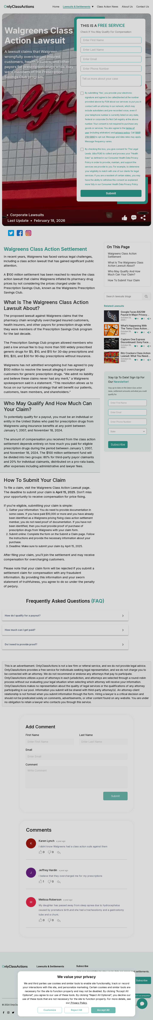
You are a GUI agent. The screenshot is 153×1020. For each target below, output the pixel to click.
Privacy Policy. (78, 1002)
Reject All (76, 1009)
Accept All (103, 1009)
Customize (49, 1009)
